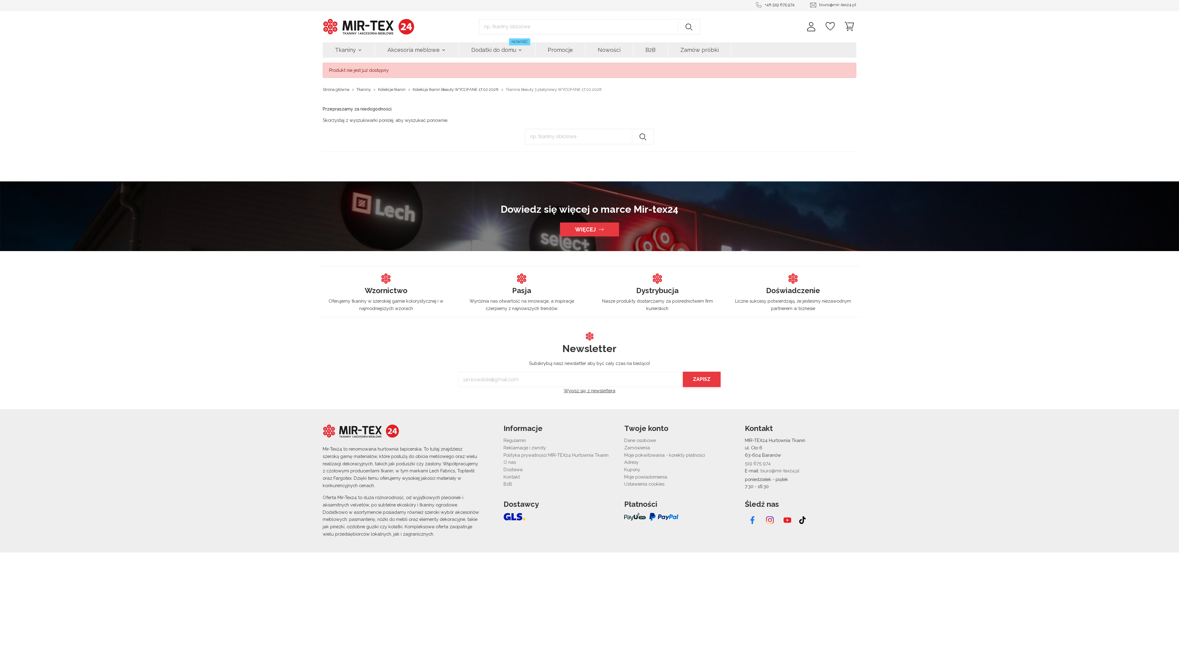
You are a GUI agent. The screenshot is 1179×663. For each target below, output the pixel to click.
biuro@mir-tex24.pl (837, 4)
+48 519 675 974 (780, 4)
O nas (510, 462)
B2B (508, 484)
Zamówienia (637, 447)
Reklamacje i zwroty (525, 447)
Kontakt (512, 476)
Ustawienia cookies (644, 484)
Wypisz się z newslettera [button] (589, 390)
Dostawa (513, 469)
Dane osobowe (640, 440)
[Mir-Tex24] (369, 26)
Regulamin (515, 440)
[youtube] (787, 520)
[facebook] (752, 520)
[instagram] (769, 520)
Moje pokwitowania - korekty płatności (664, 455)
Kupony (632, 469)
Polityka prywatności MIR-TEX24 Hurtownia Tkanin (556, 455)
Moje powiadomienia (645, 476)
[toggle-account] (811, 27)
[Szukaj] (689, 26)
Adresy (631, 462)
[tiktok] (802, 520)
